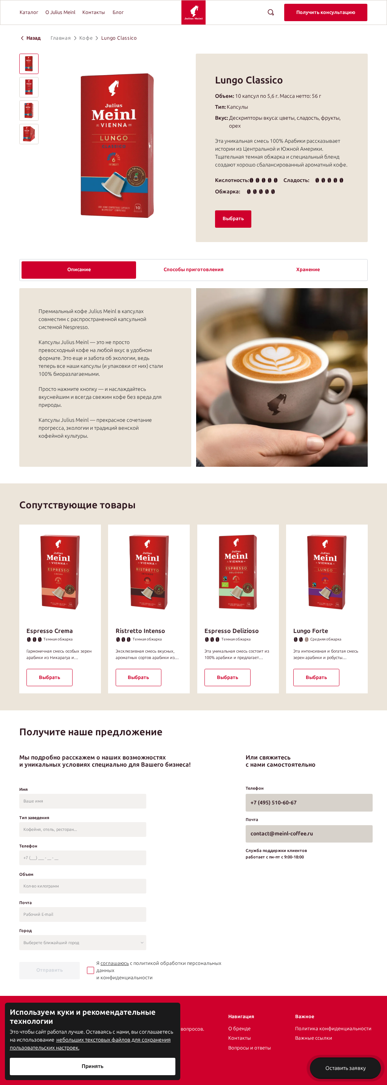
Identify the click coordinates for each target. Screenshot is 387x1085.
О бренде (239, 1028)
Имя (23, 789)
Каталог (29, 12)
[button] (29, 64)
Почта (25, 902)
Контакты (93, 12)
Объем (26, 874)
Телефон (28, 846)
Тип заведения (34, 817)
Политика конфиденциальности (333, 1028)
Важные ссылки (313, 1038)
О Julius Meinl (60, 12)
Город (25, 930)
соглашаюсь (115, 963)
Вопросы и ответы (249, 1048)
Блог (118, 12)
